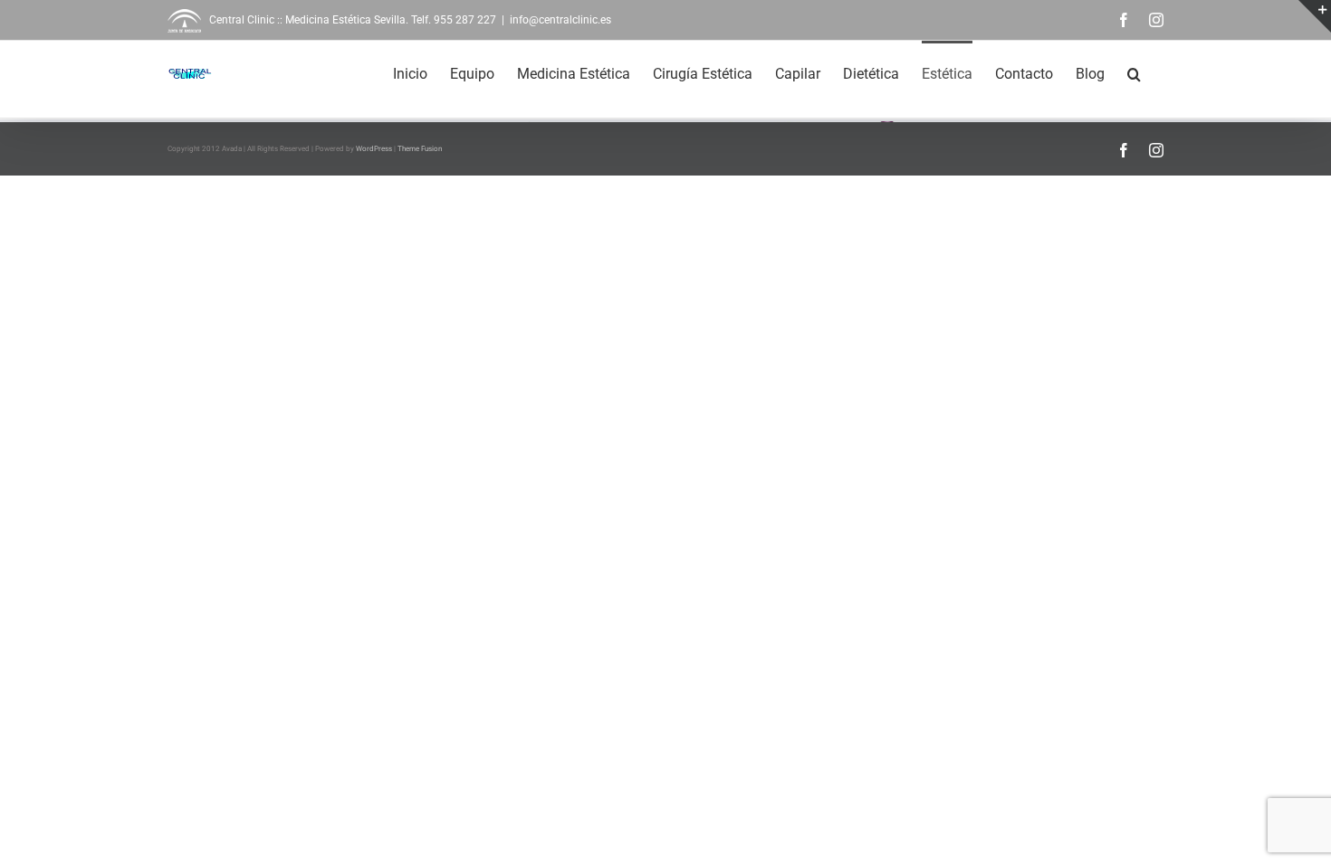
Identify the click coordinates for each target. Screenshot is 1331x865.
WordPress (374, 149)
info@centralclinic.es (560, 20)
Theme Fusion (419, 149)
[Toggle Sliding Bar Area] (1314, 16)
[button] (1134, 72)
